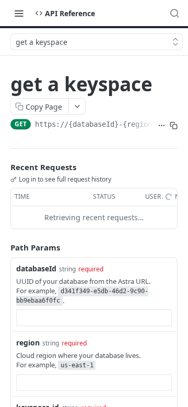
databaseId (36, 268)
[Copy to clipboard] (174, 125)
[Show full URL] (162, 125)
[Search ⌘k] (174, 13)
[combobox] (94, 317)
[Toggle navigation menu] (18, 13)
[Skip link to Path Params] (3, 247)
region (28, 343)
